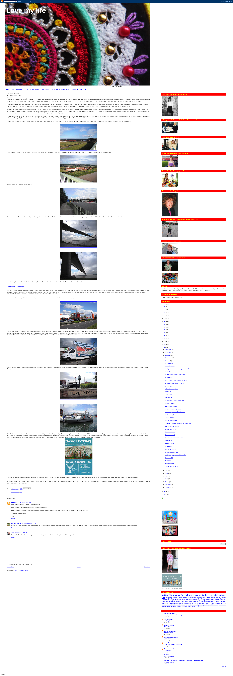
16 (164, 333)
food (207, 595)
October (167, 355)
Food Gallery (45, 89)
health (164, 600)
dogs (201, 598)
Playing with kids (169, 463)
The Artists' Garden (169, 662)
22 (164, 315)
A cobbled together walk (172, 414)
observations (190, 600)
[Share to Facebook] (29, 488)
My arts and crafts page (79, 89)
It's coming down (169, 366)
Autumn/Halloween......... (170, 632)
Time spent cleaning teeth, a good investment (178, 423)
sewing (196, 598)
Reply (13, 518)
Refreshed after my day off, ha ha (174, 383)
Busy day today (169, 443)
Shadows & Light (169, 625)
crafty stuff (183, 595)
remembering (209, 601)
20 (164, 321)
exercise (191, 598)
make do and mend (202, 603)
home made (222, 605)
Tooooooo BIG (169, 458)
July (166, 470)
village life (173, 600)
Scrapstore (215, 605)
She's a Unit (167, 626)
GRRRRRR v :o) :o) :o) (171, 392)
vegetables (189, 605)
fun (204, 598)
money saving (200, 600)
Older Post (147, 567)
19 (164, 324)
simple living (185, 606)
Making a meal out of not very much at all (177, 369)
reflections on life (15, 492)
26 (164, 304)
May (166, 476)
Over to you (168, 386)
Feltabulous (167, 643)
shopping (169, 598)
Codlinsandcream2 (169, 613)
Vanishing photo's (170, 432)
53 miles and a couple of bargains (174, 400)
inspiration (211, 603)
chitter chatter (182, 598)
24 (164, 310)
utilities (183, 605)
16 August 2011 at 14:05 (20, 532)
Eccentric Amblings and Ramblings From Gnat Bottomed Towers (184, 660)
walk (21, 492)
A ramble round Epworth (172, 426)
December (168, 349)
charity (202, 605)
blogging (202, 601)
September (168, 358)
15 (164, 335)
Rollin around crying (170, 429)
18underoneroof (169, 649)
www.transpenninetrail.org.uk (15, 286)
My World (166, 654)
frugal (183, 600)
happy (185, 603)
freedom (223, 600)
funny (182, 601)
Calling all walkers (170, 403)
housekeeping (172, 606)
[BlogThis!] (25, 488)
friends (208, 600)
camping (179, 606)
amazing (223, 601)
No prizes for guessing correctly (174, 437)
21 (164, 318)
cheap (168, 605)
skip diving (173, 605)
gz (12, 532)
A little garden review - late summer (173, 644)
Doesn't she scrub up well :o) (173, 409)
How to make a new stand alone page (176, 380)
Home (7, 89)
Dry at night (167, 621)
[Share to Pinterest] (30, 488)
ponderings (188, 601)
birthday (200, 606)
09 (164, 494)
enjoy (178, 601)
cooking (194, 603)
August (167, 361)
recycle (213, 598)
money (173, 601)
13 (164, 341)
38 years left (168, 446)
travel (189, 606)
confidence (165, 606)
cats (163, 597)
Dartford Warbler (16, 523)
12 (164, 344)
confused (217, 603)
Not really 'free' (169, 440)
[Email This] (23, 488)
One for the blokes (170, 449)
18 (164, 327)
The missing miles (170, 417)
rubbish (171, 603)
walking (222, 595)
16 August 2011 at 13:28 (29, 523)
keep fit (189, 603)
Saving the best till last (171, 452)
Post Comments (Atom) (21, 570)
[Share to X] (27, 488)
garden (175, 598)
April (166, 479)
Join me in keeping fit (171, 420)
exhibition (176, 603)
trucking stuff (208, 605)
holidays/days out (169, 595)
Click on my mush (170, 435)
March (167, 481)
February (168, 484)
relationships (196, 605)
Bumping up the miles (171, 406)
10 (164, 491)
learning (178, 605)
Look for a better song (171, 466)
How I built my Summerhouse (60, 89)
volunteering (216, 601)
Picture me (168, 460)
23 (164, 312)
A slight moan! (167, 638)
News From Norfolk (169, 656)
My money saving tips (18, 89)
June (166, 473)
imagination (165, 603)
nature (208, 598)
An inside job (168, 377)
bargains (196, 601)
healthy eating (221, 598)
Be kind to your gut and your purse (175, 374)
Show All (224, 666)
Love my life (26, 10)
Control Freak (169, 371)
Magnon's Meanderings (171, 637)
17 (164, 330)
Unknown (14, 502)
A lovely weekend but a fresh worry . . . (174, 615)
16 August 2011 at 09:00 (25, 502)
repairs (193, 606)
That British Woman (170, 631)
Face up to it (168, 394)
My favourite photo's (33, 89)
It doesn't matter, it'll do (171, 389)
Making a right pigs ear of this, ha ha (175, 455)
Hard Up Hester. (168, 619)
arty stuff (214, 595)
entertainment (166, 601)
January (167, 487)
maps (197, 606)
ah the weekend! (168, 650)
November (168, 352)
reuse (179, 600)
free (167, 600)
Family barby (168, 397)
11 (164, 347)
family (181, 603)
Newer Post (10, 567)
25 (164, 307)
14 (164, 338)
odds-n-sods (215, 600)
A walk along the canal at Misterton (175, 412)
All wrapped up (169, 363)
